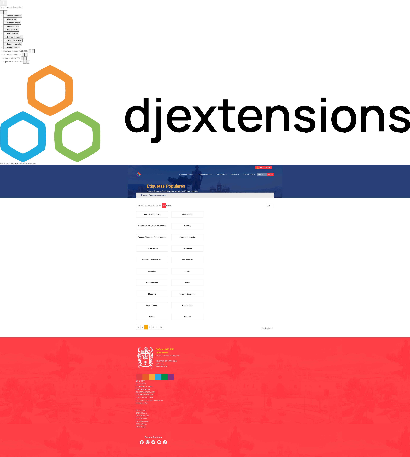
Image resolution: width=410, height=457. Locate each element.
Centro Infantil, (152, 283)
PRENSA (234, 174)
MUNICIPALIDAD (185, 174)
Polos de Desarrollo (187, 294)
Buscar (271, 174)
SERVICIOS (220, 174)
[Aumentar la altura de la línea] (25, 58)
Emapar (152, 317)
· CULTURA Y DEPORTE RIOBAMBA (149, 400)
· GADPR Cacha (141, 413)
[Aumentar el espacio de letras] (27, 62)
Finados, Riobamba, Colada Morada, (152, 237)
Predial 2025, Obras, (152, 214)
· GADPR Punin (141, 419)
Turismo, (187, 226)
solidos (187, 271)
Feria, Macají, (187, 214)
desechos (152, 271)
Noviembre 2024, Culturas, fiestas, (152, 226)
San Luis (187, 317)
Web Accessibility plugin (9, 163)
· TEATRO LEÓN (141, 403)
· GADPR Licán (140, 427)
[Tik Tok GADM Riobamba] (165, 442)
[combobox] (262, 174)
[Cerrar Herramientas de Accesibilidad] (5, 12)
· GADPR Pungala (142, 421)
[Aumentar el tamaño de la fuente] (26, 54)
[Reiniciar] (2, 12)
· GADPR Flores (141, 424)
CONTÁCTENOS (249, 174)
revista (187, 283)
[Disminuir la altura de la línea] (22, 58)
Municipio (152, 294)
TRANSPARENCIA (204, 174)
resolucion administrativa (152, 260)
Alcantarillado (187, 305)
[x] (153, 442)
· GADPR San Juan (142, 416)
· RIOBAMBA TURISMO (144, 387)
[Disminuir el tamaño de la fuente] (23, 54)
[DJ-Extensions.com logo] (205, 113)
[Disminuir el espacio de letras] (24, 62)
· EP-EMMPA (140, 381)
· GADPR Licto (140, 410)
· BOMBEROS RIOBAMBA (145, 392)
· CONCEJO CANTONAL (144, 398)
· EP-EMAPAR (140, 384)
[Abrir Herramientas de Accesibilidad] (3, 3)
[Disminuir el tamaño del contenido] (30, 51)
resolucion (187, 248)
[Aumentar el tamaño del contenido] (33, 51)
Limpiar (168, 205)
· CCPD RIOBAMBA (142, 389)
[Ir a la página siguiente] (157, 327)
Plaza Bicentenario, (187, 237)
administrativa (152, 248)
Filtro (164, 205)
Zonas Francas (152, 305)
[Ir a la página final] (161, 327)
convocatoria (187, 260)
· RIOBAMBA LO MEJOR (144, 395)
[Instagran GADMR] (148, 442)
